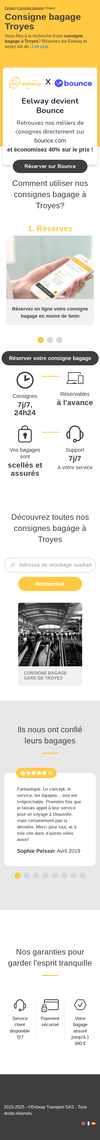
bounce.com (50, 140)
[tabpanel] (50, 274)
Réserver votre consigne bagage (50, 358)
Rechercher (50, 584)
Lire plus (40, 46)
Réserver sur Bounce (50, 166)
